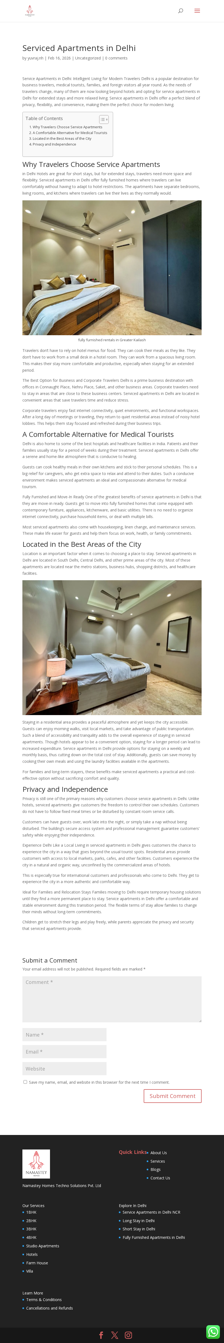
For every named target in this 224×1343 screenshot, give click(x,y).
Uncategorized (88, 58)
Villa (29, 1271)
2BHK (31, 1220)
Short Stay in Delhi (139, 1228)
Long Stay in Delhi (139, 1220)
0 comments (116, 58)
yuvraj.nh (35, 58)
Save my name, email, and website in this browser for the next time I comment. (99, 1082)
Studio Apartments (42, 1245)
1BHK (31, 1212)
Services (158, 1161)
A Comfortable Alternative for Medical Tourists (70, 132)
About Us (159, 1152)
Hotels (32, 1254)
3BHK (31, 1228)
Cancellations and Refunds (49, 1308)
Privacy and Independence (54, 144)
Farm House (37, 1262)
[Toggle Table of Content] (101, 119)
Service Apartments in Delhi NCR (151, 1212)
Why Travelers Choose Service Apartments (67, 127)
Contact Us (160, 1177)
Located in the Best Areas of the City (62, 138)
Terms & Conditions (44, 1299)
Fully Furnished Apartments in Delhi (154, 1237)
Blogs (156, 1169)
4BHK (31, 1237)
